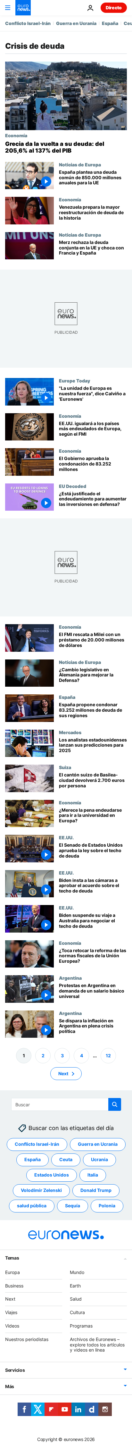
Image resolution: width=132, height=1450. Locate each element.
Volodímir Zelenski (41, 1190)
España (110, 23)
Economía (16, 135)
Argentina (70, 977)
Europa (12, 1272)
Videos (12, 1325)
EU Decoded (72, 486)
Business (14, 1285)
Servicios (15, 1370)
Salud (76, 1299)
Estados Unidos (51, 1175)
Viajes (11, 1312)
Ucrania (99, 1159)
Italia (92, 1175)
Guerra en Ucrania (76, 23)
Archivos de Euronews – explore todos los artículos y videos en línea (97, 1345)
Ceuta (65, 1159)
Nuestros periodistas (26, 1339)
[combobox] (66, 1104)
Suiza (65, 767)
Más (9, 1386)
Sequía (72, 1206)
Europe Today (74, 380)
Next (63, 1073)
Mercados (70, 732)
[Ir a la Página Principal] (23, 7)
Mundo (77, 1272)
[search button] (114, 1104)
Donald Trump (95, 1190)
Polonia (107, 1206)
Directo (114, 7)
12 (108, 1055)
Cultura (77, 1312)
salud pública (31, 1206)
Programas (81, 1325)
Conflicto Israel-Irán (28, 23)
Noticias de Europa (80, 164)
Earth (75, 1285)
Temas (12, 1258)
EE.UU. (66, 837)
